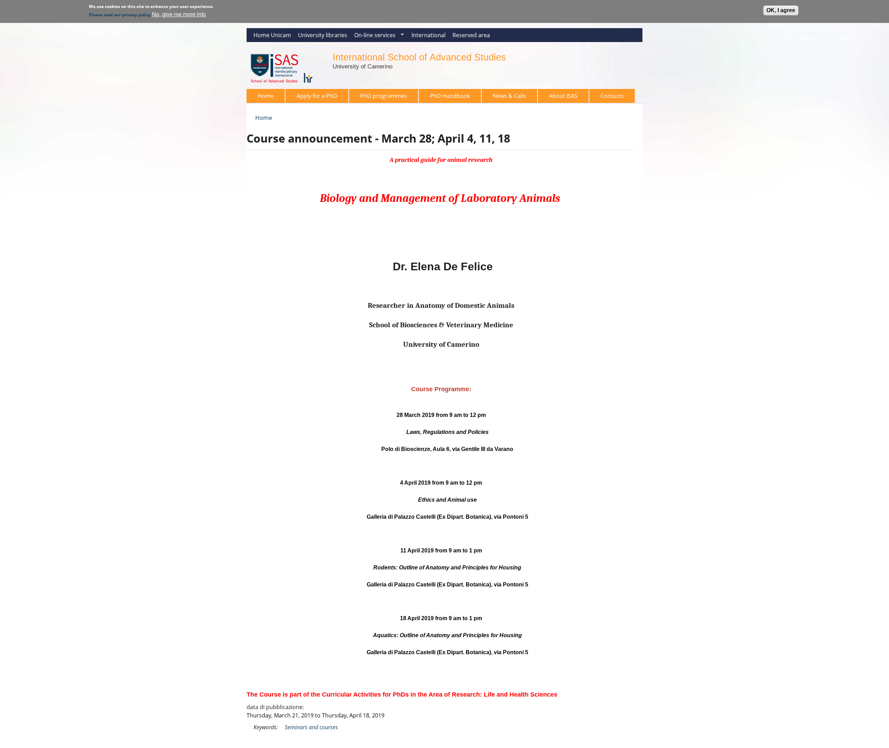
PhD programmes (383, 96)
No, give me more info (179, 14)
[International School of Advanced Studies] (286, 85)
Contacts (612, 96)
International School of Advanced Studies (419, 57)
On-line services (373, 36)
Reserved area (471, 35)
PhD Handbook (450, 96)
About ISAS (563, 96)
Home (266, 96)
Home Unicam (272, 35)
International (429, 35)
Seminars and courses (311, 727)
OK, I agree (780, 10)
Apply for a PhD (317, 96)
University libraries (322, 35)
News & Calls (509, 96)
